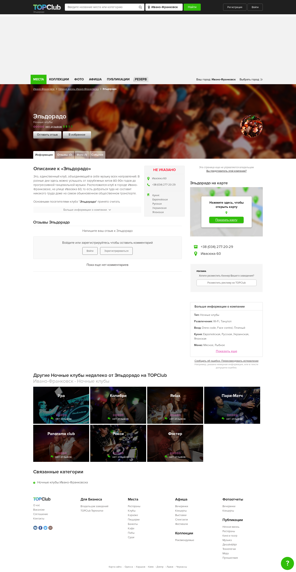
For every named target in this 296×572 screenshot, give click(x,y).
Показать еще (226, 351)
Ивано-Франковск (44, 89)
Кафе (131, 528)
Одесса (129, 566)
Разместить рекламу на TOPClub (226, 282)
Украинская (159, 208)
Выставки (180, 515)
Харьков (140, 566)
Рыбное (220, 345)
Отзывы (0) (64, 154)
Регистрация (234, 7)
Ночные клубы (43, 122)
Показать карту (226, 220)
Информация (44, 154)
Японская (158, 212)
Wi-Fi (216, 321)
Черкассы (181, 566)
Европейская (160, 199)
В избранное (77, 134)
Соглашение (40, 514)
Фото (79, 79)
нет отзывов (54, 126)
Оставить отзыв (47, 134)
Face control (225, 328)
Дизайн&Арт (230, 544)
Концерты (181, 510)
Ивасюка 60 (159, 178)
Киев (150, 566)
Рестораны (134, 506)
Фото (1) (82, 154)
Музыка (227, 540)
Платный (239, 328)
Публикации (118, 79)
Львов (170, 566)
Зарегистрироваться (116, 251)
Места (38, 79)
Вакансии (39, 509)
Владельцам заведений (94, 506)
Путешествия (230, 558)
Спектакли (181, 519)
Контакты (38, 518)
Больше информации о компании (85, 209)
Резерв (141, 79)
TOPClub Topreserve (92, 510)
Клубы (132, 510)
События (97, 154)
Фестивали (181, 524)
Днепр (160, 566)
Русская (157, 203)
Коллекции (59, 79)
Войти (255, 7)
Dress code (209, 328)
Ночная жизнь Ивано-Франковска (78, 89)
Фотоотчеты (233, 499)
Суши (131, 537)
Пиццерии (134, 519)
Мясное (208, 345)
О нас (36, 505)
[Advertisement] (148, 44)
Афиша (95, 79)
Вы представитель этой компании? (226, 171)
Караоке (133, 515)
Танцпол (226, 321)
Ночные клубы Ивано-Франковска (62, 482)
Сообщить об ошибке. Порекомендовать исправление (227, 361)
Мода (226, 553)
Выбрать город (249, 79)
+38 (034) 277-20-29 (164, 184)
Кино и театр (230, 535)
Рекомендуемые (184, 540)
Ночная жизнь (231, 526)
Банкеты (133, 524)
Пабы (131, 533)
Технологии (229, 549)
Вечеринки (181, 506)
